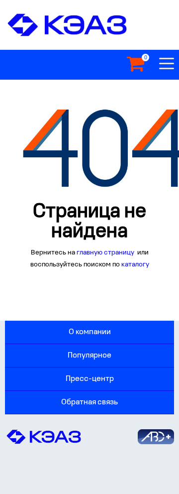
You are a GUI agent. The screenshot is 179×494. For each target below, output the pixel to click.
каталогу (135, 264)
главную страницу (106, 252)
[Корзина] (135, 64)
